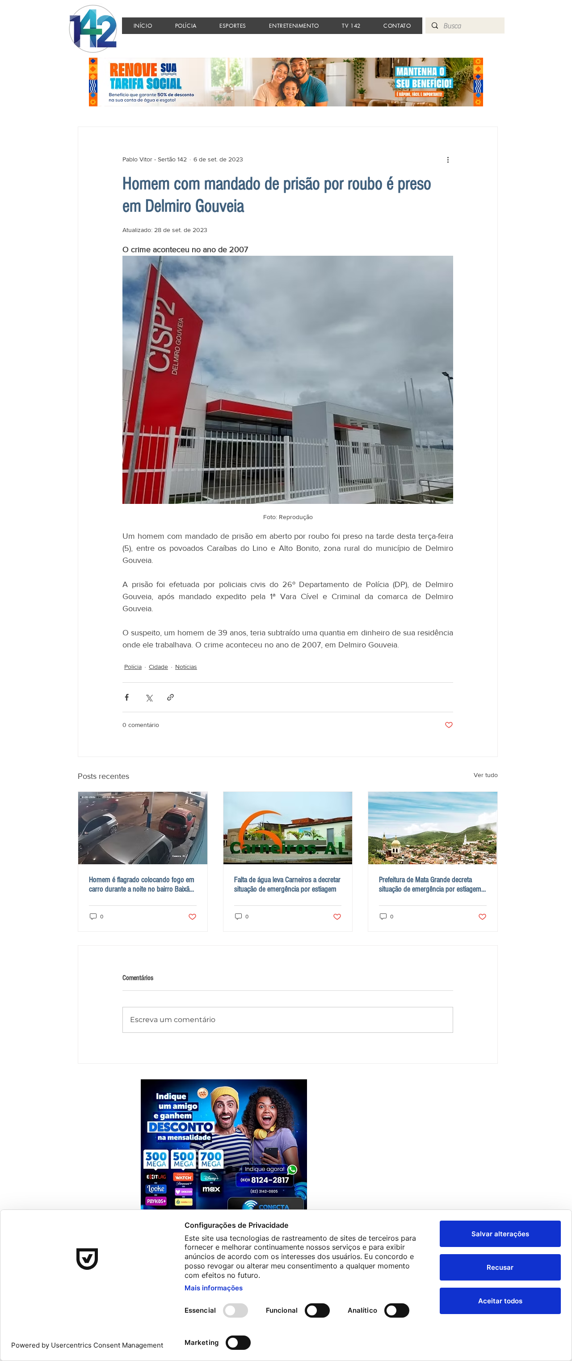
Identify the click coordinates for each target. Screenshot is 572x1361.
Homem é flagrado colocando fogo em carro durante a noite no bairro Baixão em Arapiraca (141, 884)
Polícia (133, 666)
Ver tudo (486, 774)
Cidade (158, 666)
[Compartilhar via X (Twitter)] (148, 697)
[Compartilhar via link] (170, 697)
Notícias (186, 666)
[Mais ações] (447, 159)
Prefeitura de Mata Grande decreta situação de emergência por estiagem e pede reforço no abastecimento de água (432, 884)
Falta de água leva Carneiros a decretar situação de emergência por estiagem (287, 884)
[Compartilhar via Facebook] (126, 697)
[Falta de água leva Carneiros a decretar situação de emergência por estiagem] (288, 828)
